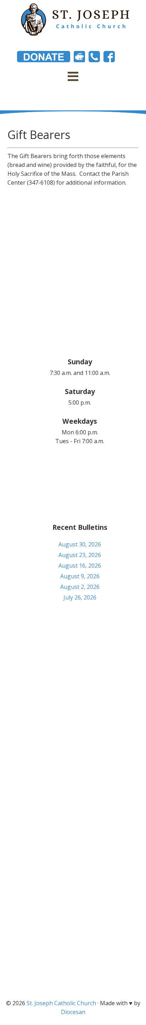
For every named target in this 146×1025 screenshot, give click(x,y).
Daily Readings (73, 934)
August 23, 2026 (79, 555)
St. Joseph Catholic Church (61, 1003)
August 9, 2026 (80, 576)
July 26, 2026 (79, 597)
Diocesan (73, 1012)
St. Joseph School (73, 947)
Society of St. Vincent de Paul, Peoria (73, 974)
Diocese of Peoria (73, 921)
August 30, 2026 (79, 544)
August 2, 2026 (80, 587)
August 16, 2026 (79, 565)
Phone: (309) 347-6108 (73, 671)
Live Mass (73, 961)
